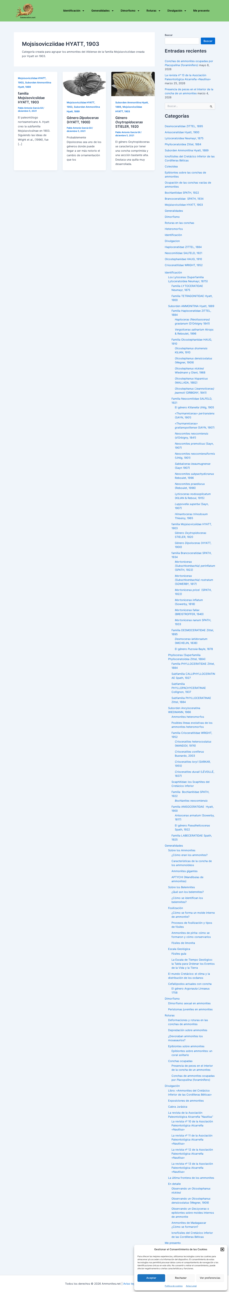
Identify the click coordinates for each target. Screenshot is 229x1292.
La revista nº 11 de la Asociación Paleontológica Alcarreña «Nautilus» (191, 1139)
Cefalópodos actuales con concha (190, 983)
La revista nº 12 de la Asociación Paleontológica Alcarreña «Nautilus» (192, 1153)
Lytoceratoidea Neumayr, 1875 (184, 138)
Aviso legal (130, 1283)
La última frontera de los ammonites (191, 1177)
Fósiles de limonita (183, 943)
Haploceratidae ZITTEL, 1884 (183, 247)
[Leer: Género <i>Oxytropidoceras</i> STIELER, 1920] (133, 83)
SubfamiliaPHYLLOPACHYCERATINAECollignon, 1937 (188, 688)
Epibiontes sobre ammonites (186, 1046)
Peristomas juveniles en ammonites (190, 1009)
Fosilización (175, 908)
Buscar (169, 35)
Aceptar (151, 1277)
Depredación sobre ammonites (187, 1030)
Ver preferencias (210, 1277)
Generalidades (100, 10)
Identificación (71, 10)
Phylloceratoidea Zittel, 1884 (183, 144)
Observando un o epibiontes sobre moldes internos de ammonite (192, 1212)
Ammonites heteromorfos (187, 716)
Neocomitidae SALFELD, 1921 (183, 253)
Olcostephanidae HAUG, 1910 (183, 259)
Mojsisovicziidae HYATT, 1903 (184, 204)
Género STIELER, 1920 (129, 122)
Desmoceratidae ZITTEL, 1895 (184, 126)
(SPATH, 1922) (195, 565)
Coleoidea (171, 166)
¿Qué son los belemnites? (187, 892)
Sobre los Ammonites (181, 850)
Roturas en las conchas (179, 222)
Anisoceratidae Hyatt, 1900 (182, 132)
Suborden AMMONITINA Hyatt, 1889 (191, 306)
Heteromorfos (174, 229)
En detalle (174, 1183)
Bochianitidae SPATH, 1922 (182, 192)
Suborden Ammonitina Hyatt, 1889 (187, 150)
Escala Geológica (179, 949)
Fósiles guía (178, 953)
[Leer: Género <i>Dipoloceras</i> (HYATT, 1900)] (84, 83)
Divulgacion (172, 241)
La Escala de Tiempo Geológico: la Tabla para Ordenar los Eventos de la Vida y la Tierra (193, 963)
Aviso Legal (191, 1286)
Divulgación (174, 10)
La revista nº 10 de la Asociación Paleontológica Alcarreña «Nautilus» (192, 1125)
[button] (222, 1249)
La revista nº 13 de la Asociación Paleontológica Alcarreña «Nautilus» (192, 1167)
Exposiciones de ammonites (186, 1100)
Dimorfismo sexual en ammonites (189, 1003)
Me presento (201, 10)
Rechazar (181, 1277)
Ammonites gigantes (184, 871)
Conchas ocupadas (180, 1061)
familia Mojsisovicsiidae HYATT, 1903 (31, 97)
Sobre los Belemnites (181, 887)
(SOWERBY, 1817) (195, 580)
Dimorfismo (128, 10)
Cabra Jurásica (177, 1106)
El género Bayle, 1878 (194, 649)
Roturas (151, 10)
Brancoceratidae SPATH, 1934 (184, 198)
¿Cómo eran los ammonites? (189, 855)
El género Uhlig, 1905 (194, 407)
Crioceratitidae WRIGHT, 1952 (184, 265)
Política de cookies (174, 1286)
